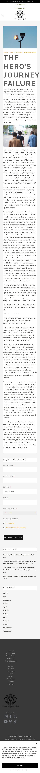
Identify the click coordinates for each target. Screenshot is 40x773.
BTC (11, 663)
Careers (10, 676)
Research (6, 621)
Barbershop (11, 658)
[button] (37, 743)
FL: (16, 8)
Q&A (4, 617)
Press (11, 674)
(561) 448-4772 (21, 8)
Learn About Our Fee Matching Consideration (20, 1)
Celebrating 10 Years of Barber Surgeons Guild (16, 555)
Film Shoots (11, 679)
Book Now (10, 684)
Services (5, 624)
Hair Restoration (11, 653)
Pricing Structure (10, 661)
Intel (4, 597)
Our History (11, 671)
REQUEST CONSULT (13, 538)
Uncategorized (7, 631)
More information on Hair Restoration (16, 527)
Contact (10, 666)
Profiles (5, 614)
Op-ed (19, 52)
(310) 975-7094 (21, 4)
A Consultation (10, 523)
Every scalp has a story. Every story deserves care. (17, 576)
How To (5, 593)
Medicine (5, 603)
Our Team (11, 669)
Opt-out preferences (17, 770)
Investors (11, 681)
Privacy (26, 770)
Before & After (10, 656)
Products (5, 610)
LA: (16, 4)
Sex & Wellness (7, 628)
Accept (20, 765)
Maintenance (7, 600)
